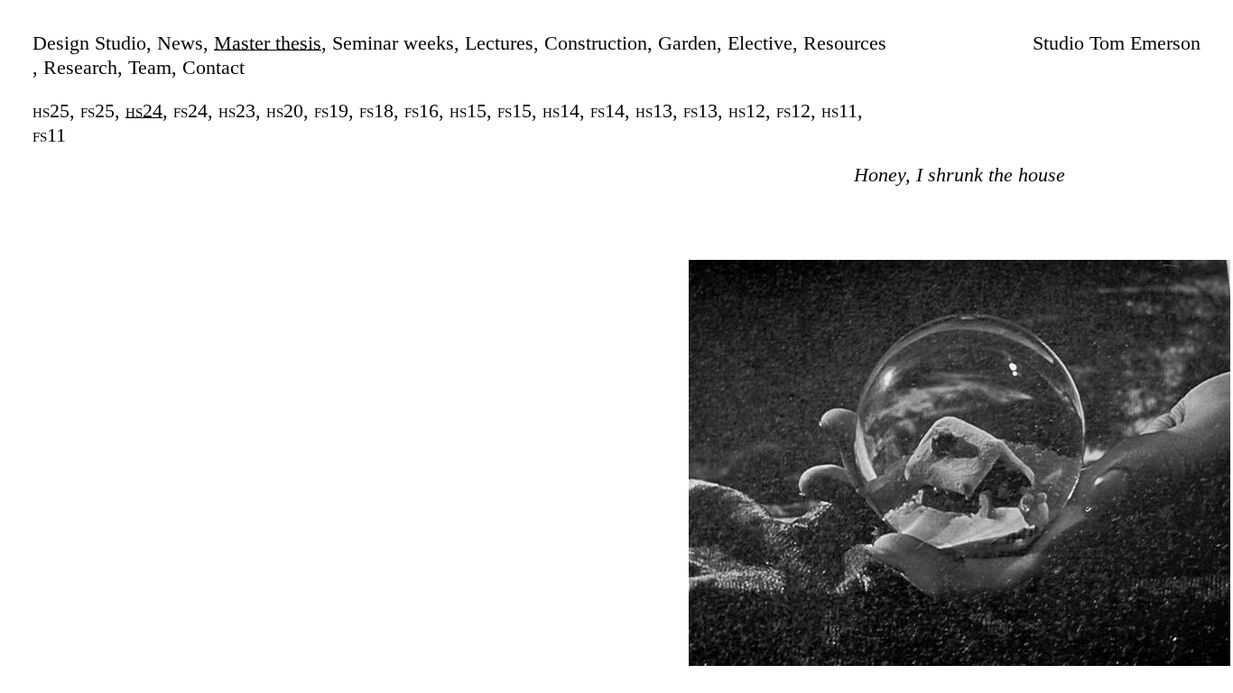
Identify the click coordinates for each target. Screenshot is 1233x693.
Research (80, 67)
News (180, 43)
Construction (595, 43)
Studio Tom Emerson (1117, 43)
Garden (687, 43)
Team (150, 67)
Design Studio (89, 43)
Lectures (499, 43)
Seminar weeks (393, 43)
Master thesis (267, 43)
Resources (844, 43)
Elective (760, 43)
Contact (213, 67)
